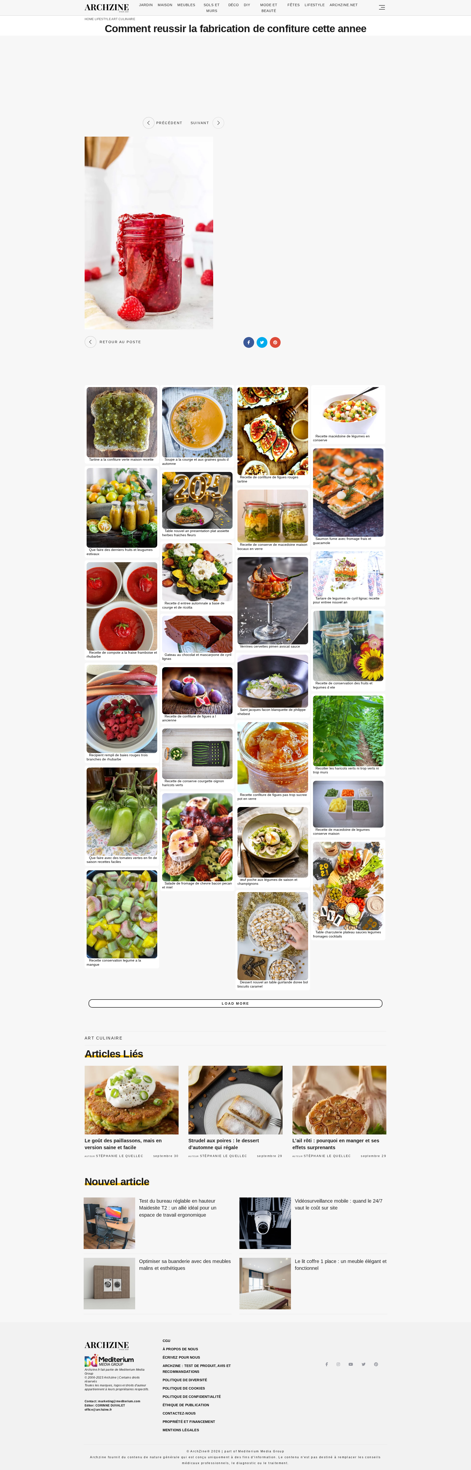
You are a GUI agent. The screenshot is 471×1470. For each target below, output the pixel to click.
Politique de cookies (184, 1388)
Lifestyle (315, 5)
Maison (165, 5)
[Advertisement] (235, 76)
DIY (247, 5)
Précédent (169, 123)
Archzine (108, 8)
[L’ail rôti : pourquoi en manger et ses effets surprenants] (339, 1100)
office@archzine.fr (98, 1409)
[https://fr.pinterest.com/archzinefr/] (376, 1364)
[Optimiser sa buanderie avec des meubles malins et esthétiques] (109, 1284)
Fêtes (294, 5)
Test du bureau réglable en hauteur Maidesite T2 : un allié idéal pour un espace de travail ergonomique (177, 1208)
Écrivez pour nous (181, 1357)
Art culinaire (123, 19)
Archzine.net (344, 5)
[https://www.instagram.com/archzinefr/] (339, 1364)
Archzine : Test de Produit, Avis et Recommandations (197, 1369)
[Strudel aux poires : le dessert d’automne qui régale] (235, 1100)
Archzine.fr (111, 1346)
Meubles (186, 5)
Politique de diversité (185, 1380)
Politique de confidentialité (192, 1397)
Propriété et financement (189, 1422)
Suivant (202, 123)
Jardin (146, 5)
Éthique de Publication (186, 1405)
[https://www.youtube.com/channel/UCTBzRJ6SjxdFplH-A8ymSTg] (351, 1364)
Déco (233, 5)
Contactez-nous (179, 1413)
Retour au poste (118, 342)
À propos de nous (180, 1349)
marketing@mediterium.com (119, 1401)
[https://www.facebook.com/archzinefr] (327, 1364)
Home (89, 19)
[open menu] (382, 7)
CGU (166, 1341)
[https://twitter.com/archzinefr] (364, 1364)
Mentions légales (181, 1430)
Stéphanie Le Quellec (120, 1156)
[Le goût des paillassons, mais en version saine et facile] (132, 1100)
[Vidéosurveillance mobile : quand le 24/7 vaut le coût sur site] (265, 1223)
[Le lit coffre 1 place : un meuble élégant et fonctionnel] (265, 1284)
